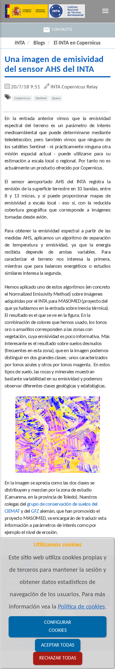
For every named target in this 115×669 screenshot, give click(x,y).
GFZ (35, 511)
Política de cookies (81, 607)
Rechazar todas (57, 658)
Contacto (57, 29)
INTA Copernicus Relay (74, 87)
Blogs (39, 43)
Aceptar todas (57, 645)
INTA (20, 43)
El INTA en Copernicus (77, 43)
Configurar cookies (57, 626)
